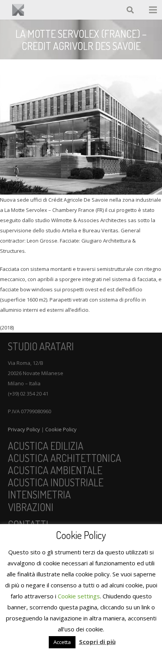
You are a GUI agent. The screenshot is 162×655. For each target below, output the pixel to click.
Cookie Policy (61, 429)
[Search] (130, 10)
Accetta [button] (62, 642)
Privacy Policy (24, 429)
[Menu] (153, 10)
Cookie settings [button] (79, 596)
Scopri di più (97, 642)
